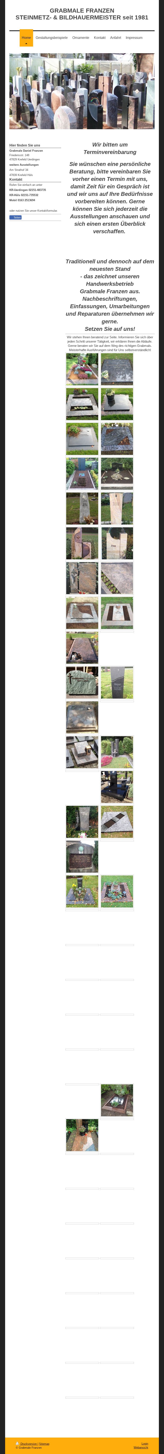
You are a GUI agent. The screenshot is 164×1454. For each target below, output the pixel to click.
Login (145, 1443)
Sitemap (44, 1443)
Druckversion (29, 1443)
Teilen (17, 217)
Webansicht (141, 1447)
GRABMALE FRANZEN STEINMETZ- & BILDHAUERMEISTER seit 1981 (82, 14)
